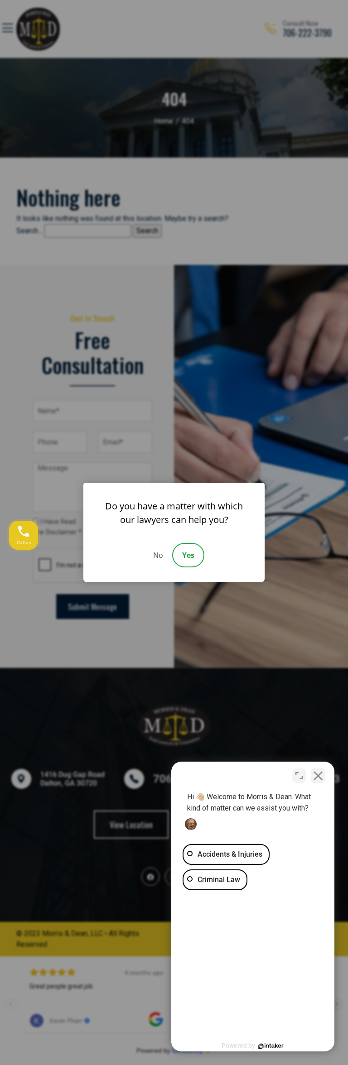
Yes (188, 555)
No (158, 555)
